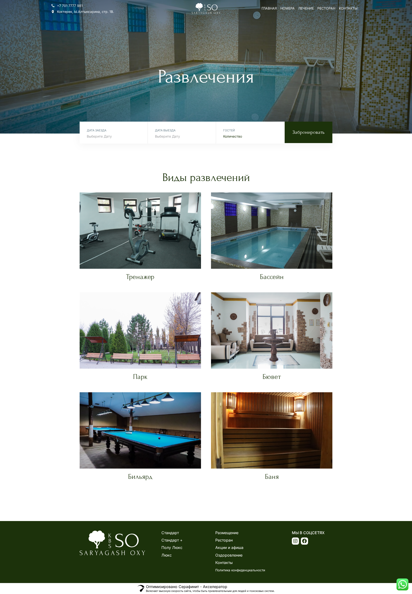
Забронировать (308, 132)
